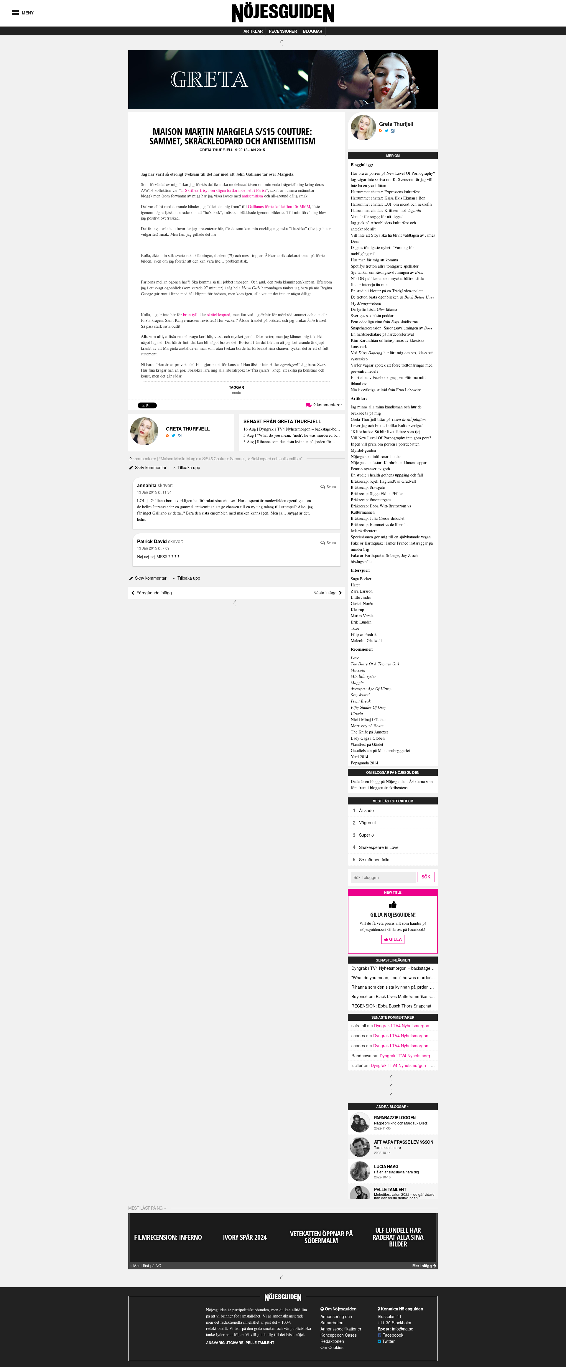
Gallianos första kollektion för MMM (279, 206)
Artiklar (253, 31)
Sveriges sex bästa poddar (372, 315)
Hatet (355, 585)
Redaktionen (332, 1341)
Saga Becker (361, 578)
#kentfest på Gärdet (367, 744)
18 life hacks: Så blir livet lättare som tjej (385, 431)
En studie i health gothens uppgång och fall (387, 475)
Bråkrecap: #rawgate (368, 487)
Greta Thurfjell (216, 149)
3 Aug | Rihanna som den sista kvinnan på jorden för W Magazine (291, 441)
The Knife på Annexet (369, 732)
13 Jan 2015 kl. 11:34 (154, 491)
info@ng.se (402, 1329)
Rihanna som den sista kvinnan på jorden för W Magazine (394, 987)
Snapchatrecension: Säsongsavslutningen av (391, 328)
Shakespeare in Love (379, 847)
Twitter (388, 1341)
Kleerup (357, 609)
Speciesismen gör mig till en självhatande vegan (391, 537)
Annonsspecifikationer (340, 1329)
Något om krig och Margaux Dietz (400, 1123)
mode (236, 392)
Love (355, 657)
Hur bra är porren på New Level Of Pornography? (393, 173)
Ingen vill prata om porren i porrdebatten (385, 444)
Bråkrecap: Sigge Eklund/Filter (377, 493)
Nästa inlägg (326, 593)
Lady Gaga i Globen (368, 738)
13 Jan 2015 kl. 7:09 (153, 547)
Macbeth (358, 670)
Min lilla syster (363, 676)
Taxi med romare (387, 1147)
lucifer (357, 1065)
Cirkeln (357, 713)
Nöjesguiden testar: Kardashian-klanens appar (389, 462)
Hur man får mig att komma (374, 260)
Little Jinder (361, 597)
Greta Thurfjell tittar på (388, 419)
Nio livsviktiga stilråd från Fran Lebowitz (386, 390)
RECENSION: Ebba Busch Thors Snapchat (391, 1006)
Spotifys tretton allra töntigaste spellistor (385, 266)
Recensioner (283, 31)
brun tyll (190, 314)
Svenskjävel (360, 694)
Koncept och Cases (338, 1335)
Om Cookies (331, 1347)
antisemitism (252, 196)
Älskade (366, 810)
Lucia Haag (386, 1166)
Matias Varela (362, 616)
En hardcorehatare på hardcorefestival (382, 334)
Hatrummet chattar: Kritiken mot (386, 210)
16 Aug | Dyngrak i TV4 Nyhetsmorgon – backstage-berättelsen (291, 429)
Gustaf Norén (362, 603)
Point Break (361, 701)
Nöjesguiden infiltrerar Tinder (376, 456)
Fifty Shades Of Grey (368, 707)
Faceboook (392, 1335)
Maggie (357, 682)
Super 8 (366, 835)
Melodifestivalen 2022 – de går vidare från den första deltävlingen (404, 1196)
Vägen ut (367, 822)
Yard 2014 (359, 756)
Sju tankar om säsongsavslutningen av (387, 272)
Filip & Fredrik (364, 634)
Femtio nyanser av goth (370, 468)
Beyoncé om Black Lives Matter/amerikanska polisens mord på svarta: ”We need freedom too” (394, 996)
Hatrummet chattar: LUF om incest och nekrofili (391, 204)
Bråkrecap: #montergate (371, 499)
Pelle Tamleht (390, 1189)
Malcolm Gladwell (366, 640)
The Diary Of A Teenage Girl (375, 664)
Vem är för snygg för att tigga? (376, 216)
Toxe (355, 628)
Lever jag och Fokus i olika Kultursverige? (386, 425)
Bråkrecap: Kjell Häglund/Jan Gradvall (383, 481)
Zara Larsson (362, 591)
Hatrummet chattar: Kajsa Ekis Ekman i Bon (388, 198)
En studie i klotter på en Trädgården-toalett (387, 290)
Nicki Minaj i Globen (368, 719)
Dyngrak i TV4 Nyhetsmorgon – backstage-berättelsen (394, 968)
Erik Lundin (361, 622)
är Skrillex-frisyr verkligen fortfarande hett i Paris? (223, 190)
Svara (331, 486)
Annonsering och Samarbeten (336, 1319)
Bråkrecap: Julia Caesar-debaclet (377, 518)
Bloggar (312, 31)
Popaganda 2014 (364, 763)
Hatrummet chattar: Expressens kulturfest (385, 191)
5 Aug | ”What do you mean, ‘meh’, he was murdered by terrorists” (291, 435)
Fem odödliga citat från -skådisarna (384, 321)
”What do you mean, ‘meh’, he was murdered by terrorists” (394, 977)
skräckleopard (218, 314)
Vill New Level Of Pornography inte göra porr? (391, 438)
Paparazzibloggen (395, 1117)
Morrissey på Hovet (367, 725)
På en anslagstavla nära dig (396, 1172)
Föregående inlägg (153, 593)
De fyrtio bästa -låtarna (374, 309)
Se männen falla (374, 860)
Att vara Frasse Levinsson (403, 1142)
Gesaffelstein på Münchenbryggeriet (380, 750)
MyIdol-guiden (363, 450)
